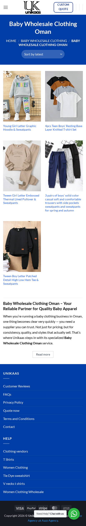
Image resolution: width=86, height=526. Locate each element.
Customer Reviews (16, 386)
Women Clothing (15, 467)
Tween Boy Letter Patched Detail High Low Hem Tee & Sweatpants (21, 279)
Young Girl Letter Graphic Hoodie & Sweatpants (19, 127)
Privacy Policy (13, 402)
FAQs (7, 394)
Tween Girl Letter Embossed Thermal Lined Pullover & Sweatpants (21, 199)
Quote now (11, 410)
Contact (9, 427)
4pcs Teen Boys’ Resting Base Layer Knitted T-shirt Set (63, 127)
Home (11, 41)
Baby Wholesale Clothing (44, 41)
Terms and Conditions (18, 419)
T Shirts (8, 459)
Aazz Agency (50, 520)
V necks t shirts (14, 483)
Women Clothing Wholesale (23, 492)
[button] (5, 7)
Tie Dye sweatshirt (16, 475)
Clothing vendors (15, 451)
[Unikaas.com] (33, 7)
